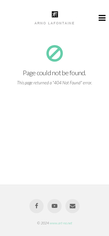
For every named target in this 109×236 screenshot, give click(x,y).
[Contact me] (72, 206)
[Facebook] (36, 206)
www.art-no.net (61, 223)
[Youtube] (54, 206)
